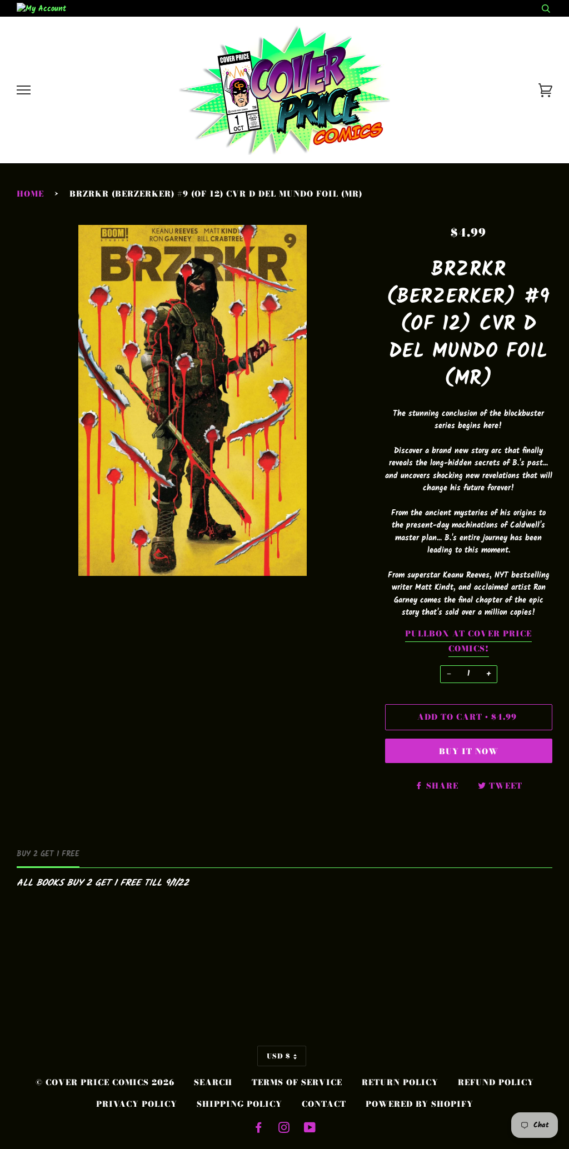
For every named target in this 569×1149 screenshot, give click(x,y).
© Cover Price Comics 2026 (105, 1082)
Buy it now (468, 751)
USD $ (279, 1056)
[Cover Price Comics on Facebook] (258, 1129)
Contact (324, 1104)
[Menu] (24, 90)
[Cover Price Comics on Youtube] (310, 1129)
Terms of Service (297, 1082)
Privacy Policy (136, 1104)
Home (30, 194)
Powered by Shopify (419, 1104)
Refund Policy (496, 1082)
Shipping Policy (239, 1104)
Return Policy (400, 1082)
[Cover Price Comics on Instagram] (284, 1129)
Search (213, 1082)
